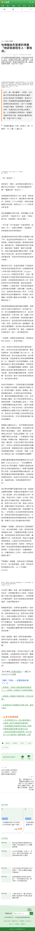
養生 (8, 6)
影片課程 (5, 818)
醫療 (13, 6)
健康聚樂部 (15, 921)
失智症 (9, 98)
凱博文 (16, 104)
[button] (32, 6)
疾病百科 (28, 921)
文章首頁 (17, 924)
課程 (30, 6)
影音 (24, 6)
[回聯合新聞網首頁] (2, 2)
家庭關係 (15, 743)
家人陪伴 (5, 747)
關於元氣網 (7, 921)
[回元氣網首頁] (6, 2)
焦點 (2, 6)
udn (2, 41)
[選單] (33, 2)
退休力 (11, 924)
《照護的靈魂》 (16, 671)
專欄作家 (23, 924)
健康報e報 (8, 913)
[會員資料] (30, 2)
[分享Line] (13, 9)
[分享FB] (4, 9)
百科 (19, 6)
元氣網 (6, 41)
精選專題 (22, 921)
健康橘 (8, 743)
